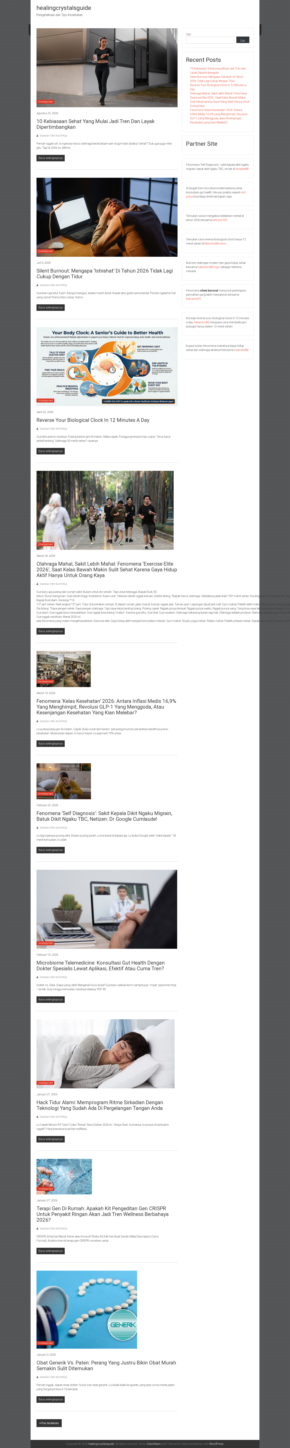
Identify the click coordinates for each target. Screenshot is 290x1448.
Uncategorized (45, 101)
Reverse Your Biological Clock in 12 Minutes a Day (92, 420)
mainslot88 (241, 350)
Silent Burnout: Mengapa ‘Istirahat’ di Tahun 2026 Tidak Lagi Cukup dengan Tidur (104, 273)
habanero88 (201, 322)
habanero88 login (209, 267)
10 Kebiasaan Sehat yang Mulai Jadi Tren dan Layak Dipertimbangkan (95, 124)
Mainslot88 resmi (215, 243)
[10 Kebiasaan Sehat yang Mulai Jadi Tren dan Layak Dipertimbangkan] (107, 67)
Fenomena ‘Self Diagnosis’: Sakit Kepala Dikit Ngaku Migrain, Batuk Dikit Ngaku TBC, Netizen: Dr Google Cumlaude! (104, 816)
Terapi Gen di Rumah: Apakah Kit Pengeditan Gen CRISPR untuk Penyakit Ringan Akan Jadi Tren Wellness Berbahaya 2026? (102, 1214)
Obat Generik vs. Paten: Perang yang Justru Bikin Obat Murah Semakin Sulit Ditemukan (106, 1365)
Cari (188, 34)
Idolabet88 (242, 168)
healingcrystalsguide (63, 7)
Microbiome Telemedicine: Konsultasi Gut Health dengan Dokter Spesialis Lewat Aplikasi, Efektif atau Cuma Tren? (100, 965)
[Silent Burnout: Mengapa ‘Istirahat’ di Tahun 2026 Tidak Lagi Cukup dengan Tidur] (107, 217)
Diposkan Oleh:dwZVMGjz (53, 135)
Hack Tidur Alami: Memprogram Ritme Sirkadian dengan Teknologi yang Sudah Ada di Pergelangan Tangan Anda (99, 1105)
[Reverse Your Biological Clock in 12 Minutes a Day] (107, 366)
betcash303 (219, 220)
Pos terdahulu (50, 1423)
